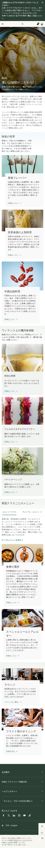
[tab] (9, 512)
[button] (10, 391)
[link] (22, 166)
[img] (42, 2)
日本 (7, 825)
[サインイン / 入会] (42, 24)
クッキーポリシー (8, 845)
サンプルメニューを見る (11, 540)
